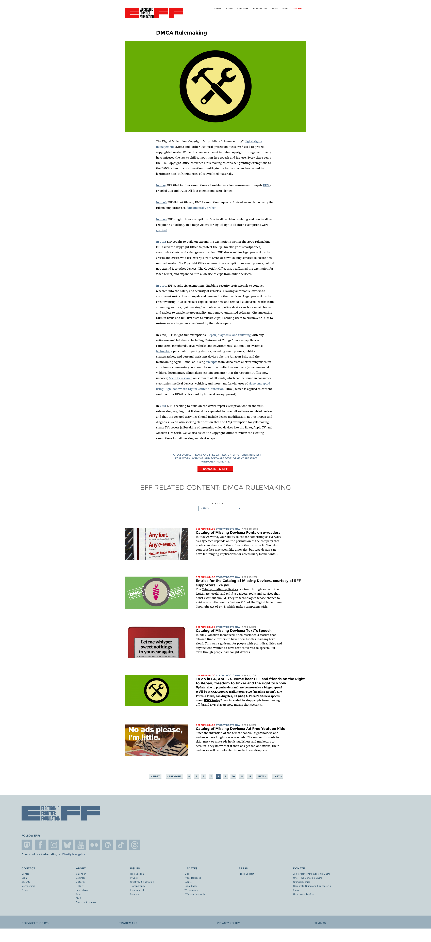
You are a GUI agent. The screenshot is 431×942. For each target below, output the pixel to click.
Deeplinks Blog (205, 529)
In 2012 (161, 241)
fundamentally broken (201, 207)
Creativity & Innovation (142, 882)
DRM (266, 185)
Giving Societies (301, 882)
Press (25, 890)
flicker (94, 845)
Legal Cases (191, 886)
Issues (229, 8)
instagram (53, 845)
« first (155, 776)
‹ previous (174, 776)
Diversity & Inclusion (86, 902)
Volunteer (81, 877)
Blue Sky (67, 845)
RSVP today (212, 700)
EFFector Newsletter (195, 894)
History (79, 886)
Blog (187, 873)
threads (134, 845)
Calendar (81, 873)
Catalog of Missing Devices (220, 589)
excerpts (211, 362)
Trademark (128, 923)
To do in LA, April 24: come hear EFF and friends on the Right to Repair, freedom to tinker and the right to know (250, 681)
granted (161, 230)
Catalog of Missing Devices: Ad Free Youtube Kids (240, 729)
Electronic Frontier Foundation (154, 15)
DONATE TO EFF (215, 469)
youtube (80, 845)
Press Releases (193, 877)
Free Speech (137, 873)
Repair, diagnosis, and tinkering (229, 335)
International (137, 890)
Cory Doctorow (229, 529)
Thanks (320, 923)
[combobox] (220, 508)
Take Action (260, 8)
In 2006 (161, 202)
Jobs (78, 894)
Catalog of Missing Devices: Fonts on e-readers (238, 532)
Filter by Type (215, 503)
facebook (40, 845)
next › (262, 776)
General (26, 873)
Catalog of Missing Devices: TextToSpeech (234, 630)
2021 (163, 406)
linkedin (107, 845)
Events (188, 882)
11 (242, 776)
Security (26, 882)
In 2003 (161, 185)
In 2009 (161, 219)
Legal (24, 877)
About (217, 8)
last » (278, 776)
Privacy (134, 877)
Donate (297, 8)
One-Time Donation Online (307, 877)
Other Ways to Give (303, 894)
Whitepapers (191, 890)
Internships (82, 890)
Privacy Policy (228, 923)
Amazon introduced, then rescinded (232, 635)
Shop (285, 8)
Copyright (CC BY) (35, 923)
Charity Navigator (73, 854)
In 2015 (161, 285)
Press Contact (246, 873)
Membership (28, 886)
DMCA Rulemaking (256, 487)
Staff (78, 898)
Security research (180, 378)
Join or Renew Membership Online (311, 873)
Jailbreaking (164, 351)
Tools (275, 8)
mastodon (27, 845)
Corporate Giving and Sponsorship (312, 886)
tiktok (121, 845)
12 (250, 776)
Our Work (242, 8)
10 (233, 776)
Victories (81, 882)
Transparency (137, 886)
